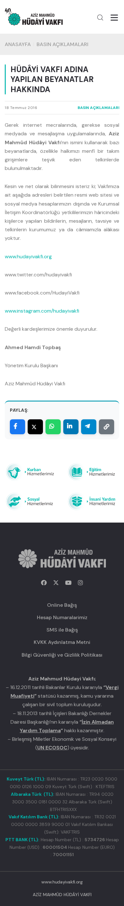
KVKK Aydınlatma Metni (62, 642)
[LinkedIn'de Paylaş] (71, 426)
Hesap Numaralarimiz (62, 617)
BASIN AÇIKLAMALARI (62, 44)
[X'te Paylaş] (35, 426)
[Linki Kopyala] (106, 426)
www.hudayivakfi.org (28, 256)
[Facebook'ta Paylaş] (17, 426)
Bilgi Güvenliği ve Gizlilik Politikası (62, 655)
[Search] (100, 17)
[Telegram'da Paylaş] (88, 426)
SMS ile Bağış (62, 629)
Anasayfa (18, 44)
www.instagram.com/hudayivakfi (42, 311)
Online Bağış (62, 605)
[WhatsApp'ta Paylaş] (53, 426)
